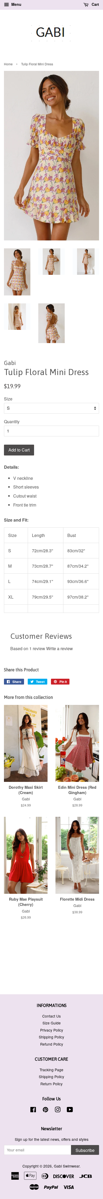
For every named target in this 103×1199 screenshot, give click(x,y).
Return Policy (51, 1083)
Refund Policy (51, 1044)
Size (8, 399)
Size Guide (52, 1022)
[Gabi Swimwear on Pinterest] (45, 1110)
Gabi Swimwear (66, 1166)
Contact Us (51, 1016)
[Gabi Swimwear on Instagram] (57, 1110)
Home (8, 64)
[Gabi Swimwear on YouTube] (70, 1110)
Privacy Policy (51, 1030)
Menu (15, 4)
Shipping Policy (51, 1037)
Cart (95, 4)
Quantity (12, 421)
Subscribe (85, 1150)
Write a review (59, 648)
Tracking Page (51, 1069)
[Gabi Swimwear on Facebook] (33, 1110)
